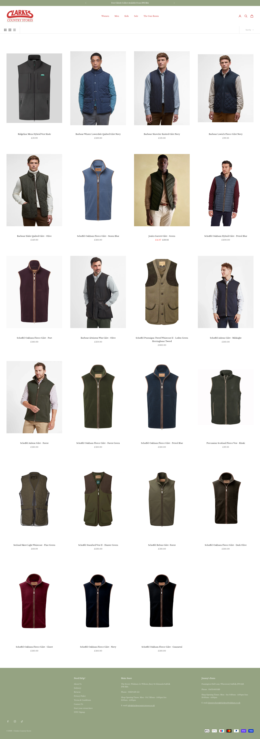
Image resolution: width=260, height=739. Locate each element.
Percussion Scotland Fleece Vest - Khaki (226, 443)
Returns (77, 692)
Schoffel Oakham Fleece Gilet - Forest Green (98, 443)
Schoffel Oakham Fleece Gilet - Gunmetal (162, 647)
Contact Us (78, 704)
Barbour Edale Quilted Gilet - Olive (34, 236)
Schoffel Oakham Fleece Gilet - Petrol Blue (162, 443)
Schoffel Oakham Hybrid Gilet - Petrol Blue (225, 236)
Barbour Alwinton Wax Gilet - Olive (98, 338)
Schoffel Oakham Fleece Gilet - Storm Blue (98, 236)
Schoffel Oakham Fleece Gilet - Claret (34, 647)
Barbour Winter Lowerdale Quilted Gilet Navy (98, 134)
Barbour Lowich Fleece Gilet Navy (226, 134)
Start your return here (83, 708)
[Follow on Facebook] (7, 721)
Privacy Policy (80, 696)
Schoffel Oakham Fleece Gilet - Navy (98, 647)
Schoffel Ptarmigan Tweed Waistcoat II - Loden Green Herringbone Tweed (162, 339)
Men (117, 16)
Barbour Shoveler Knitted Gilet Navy (162, 134)
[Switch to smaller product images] (10, 30)
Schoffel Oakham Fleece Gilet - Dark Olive (226, 545)
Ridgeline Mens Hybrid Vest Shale (34, 134)
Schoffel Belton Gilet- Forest (162, 545)
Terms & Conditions (82, 700)
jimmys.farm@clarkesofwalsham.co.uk (224, 703)
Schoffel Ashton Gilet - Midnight (225, 338)
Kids (126, 16)
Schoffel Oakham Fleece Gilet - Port (34, 338)
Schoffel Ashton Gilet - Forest (34, 443)
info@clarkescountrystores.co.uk (141, 706)
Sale (136, 16)
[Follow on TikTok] (22, 721)
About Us (78, 684)
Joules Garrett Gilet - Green (162, 236)
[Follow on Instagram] (15, 721)
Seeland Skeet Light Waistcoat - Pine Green (34, 545)
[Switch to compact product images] (14, 30)
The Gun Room (151, 16)
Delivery (77, 688)
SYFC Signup (79, 712)
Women (105, 16)
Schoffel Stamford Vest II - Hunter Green (98, 545)
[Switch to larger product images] (5, 30)
